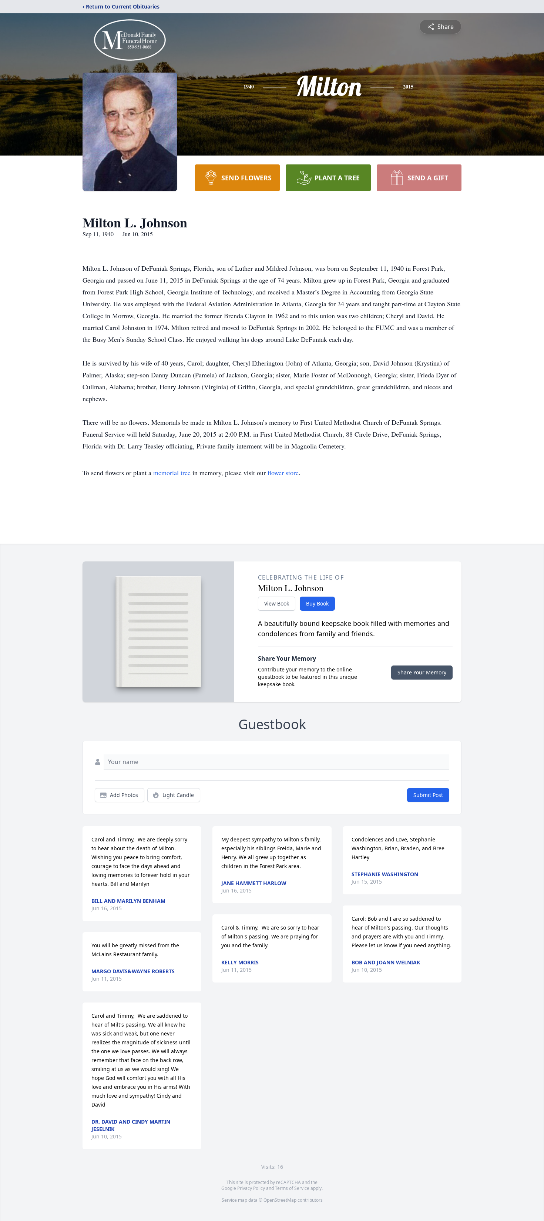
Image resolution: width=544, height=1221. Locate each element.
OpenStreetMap (279, 1200)
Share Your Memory (421, 672)
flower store (283, 472)
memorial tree (172, 472)
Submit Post (428, 794)
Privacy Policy (251, 1188)
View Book (276, 603)
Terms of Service (292, 1188)
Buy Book (317, 603)
